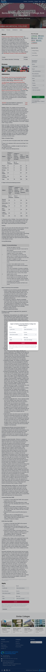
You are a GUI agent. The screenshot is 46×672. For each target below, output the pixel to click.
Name (10, 327)
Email (25, 327)
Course (25, 332)
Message (26, 337)
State (10, 337)
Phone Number (12, 332)
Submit (23, 343)
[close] (37, 323)
